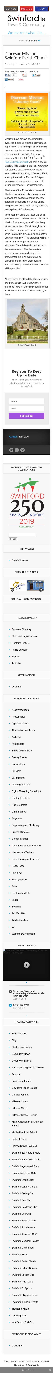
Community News (21, 1054)
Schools (16, 656)
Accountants (18, 716)
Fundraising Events (22, 1081)
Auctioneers (18, 744)
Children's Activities (22, 1047)
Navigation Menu (28, 41)
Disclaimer (17, 1345)
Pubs (14, 886)
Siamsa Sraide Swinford (24, 1146)
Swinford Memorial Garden (25, 1241)
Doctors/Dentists (21, 643)
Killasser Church (20, 1108)
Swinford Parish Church (17, 162)
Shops (15, 900)
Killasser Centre (20, 1101)
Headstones (18, 866)
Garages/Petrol (20, 839)
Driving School (19, 811)
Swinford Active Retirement (26, 1159)
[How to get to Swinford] (11, 11)
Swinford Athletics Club (24, 1173)
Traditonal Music (20, 1309)
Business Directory (21, 629)
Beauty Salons (19, 757)
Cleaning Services (21, 784)
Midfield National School (24, 1132)
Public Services (20, 650)
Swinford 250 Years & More (26, 1153)
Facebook (17, 450)
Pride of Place (19, 1139)
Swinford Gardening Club (24, 1207)
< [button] (12, 590)
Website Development (23, 934)
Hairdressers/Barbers (23, 852)
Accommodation (20, 710)
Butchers (16, 771)
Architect (16, 737)
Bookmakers (18, 764)
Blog (14, 1040)
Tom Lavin (19, 64)
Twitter (22, 450)
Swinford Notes (20, 560)
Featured (16, 1074)
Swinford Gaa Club (21, 1200)
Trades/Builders (20, 920)
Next (26, 1016)
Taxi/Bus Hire (18, 913)
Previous (26, 982)
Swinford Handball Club (24, 1220)
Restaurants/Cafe (21, 893)
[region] (26, 585)
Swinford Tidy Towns (22, 1281)
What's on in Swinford (23, 1322)
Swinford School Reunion (25, 1268)
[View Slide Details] (17, 585)
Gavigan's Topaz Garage (24, 1088)
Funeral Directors (21, 832)
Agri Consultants (20, 723)
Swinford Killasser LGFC (24, 1234)
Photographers (19, 879)
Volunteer (17, 686)
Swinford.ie (33, 1365)
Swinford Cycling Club (23, 1193)
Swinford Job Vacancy (23, 1227)
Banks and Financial (22, 750)
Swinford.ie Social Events (25, 1302)
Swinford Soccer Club (23, 1275)
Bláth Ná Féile (19, 1033)
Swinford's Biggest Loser (25, 1295)
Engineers (17, 818)
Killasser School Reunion (24, 1115)
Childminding (18, 778)
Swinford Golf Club (21, 1214)
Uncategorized (19, 1315)
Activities (16, 663)
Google (11, 450)
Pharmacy (17, 872)
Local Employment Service (25, 859)
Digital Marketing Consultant (26, 791)
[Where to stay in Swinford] (42, 11)
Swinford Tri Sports (22, 1288)
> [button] (40, 590)
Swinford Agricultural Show (25, 1166)
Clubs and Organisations (24, 636)
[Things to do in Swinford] (26, 11)
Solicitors (16, 906)
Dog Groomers (19, 805)
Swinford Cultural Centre (24, 1186)
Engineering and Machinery (25, 825)
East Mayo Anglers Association (28, 1067)
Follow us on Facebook (27, 599)
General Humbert (20, 1094)
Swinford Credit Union (23, 1180)
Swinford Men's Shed (23, 1247)
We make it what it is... (26, 33)
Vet (13, 927)
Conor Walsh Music (21, 1061)
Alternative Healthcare (23, 730)
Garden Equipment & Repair (26, 845)
